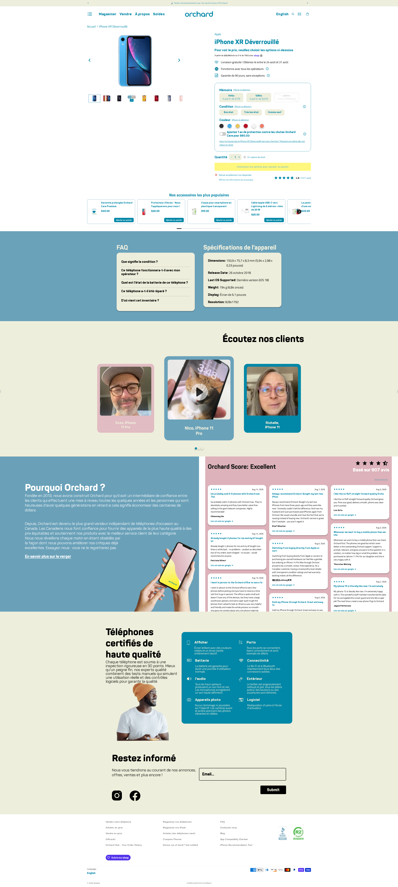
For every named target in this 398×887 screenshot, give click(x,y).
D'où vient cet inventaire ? (140, 300)
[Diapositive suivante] (180, 60)
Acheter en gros (114, 827)
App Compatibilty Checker (234, 839)
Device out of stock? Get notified (180, 845)
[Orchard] (199, 14)
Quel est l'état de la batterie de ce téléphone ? (154, 282)
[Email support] (299, 14)
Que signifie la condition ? (139, 262)
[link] (94, 211)
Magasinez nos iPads (174, 827)
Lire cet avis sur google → (222, 521)
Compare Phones (172, 839)
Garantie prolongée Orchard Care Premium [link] (116, 204)
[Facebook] (135, 796)
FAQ (222, 822)
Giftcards (110, 839)
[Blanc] (254, 126)
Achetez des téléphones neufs (179, 833)
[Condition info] (304, 106)
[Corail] (262, 126)
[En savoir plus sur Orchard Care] (304, 134)
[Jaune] (238, 126)
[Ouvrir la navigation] (90, 14)
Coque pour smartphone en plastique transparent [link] (216, 204)
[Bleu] (229, 126)
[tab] (94, 98)
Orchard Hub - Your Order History (124, 845)
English (282, 14)
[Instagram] (117, 796)
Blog (222, 833)
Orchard (97, 883)
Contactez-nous (228, 827)
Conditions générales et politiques (199, 883)
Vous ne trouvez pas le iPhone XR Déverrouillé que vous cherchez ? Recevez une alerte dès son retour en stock (262, 143)
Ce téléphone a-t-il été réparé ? (144, 291)
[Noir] (221, 126)
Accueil (91, 26)
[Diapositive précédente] (90, 60)
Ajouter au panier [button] (124, 220)
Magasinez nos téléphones (177, 822)
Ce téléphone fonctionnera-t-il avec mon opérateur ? (150, 272)
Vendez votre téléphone (118, 822)
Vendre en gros (114, 833)
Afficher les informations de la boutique (236, 179)
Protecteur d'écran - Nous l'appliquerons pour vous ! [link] (165, 204)
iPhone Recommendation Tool (236, 845)
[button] (299, 211)
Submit (273, 789)
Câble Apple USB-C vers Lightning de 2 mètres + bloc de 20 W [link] (267, 206)
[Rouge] (246, 126)
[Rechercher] (292, 14)
